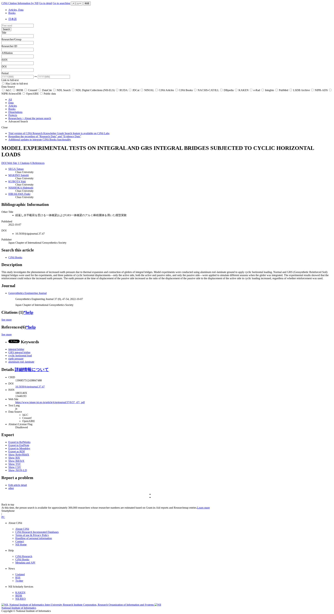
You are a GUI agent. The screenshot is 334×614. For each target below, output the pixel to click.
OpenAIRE (32, 93)
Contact (19, 541)
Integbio (269, 90)
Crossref (32, 90)
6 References (37, 163)
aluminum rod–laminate (21, 361)
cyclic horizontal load (20, 355)
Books (11, 12)
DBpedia (228, 90)
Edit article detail (17, 485)
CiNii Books (185, 90)
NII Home (21, 544)
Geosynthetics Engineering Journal (27, 293)
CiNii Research (23, 556)
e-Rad (257, 90)
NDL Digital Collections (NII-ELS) (95, 90)
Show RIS (14, 457)
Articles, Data (15, 9)
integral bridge (16, 349)
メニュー (76, 3)
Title (3, 32)
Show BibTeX (16, 460)
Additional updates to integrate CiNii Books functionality (39, 139)
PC (3, 517)
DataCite (47, 90)
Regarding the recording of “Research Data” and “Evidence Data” (44, 136)
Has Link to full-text (16, 83)
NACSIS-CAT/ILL (208, 90)
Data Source (8, 86)
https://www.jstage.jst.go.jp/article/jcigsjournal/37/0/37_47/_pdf (50, 402)
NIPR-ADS (321, 90)
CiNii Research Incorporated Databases (37, 532)
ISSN (4, 59)
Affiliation (7, 52)
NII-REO (20, 598)
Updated (20, 574)
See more (6, 319)
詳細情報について (32, 369)
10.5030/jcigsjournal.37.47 (30, 386)
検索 (87, 3)
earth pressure (15, 358)
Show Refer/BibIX (18, 454)
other (11, 488)
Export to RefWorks (19, 442)
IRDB (20, 90)
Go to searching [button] (61, 3)
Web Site (12, 163)
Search (6, 29)
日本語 (12, 19)
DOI (3, 66)
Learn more (203, 507)
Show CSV (14, 467)
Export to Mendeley (19, 448)
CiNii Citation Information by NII (19, 3)
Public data (49, 93)
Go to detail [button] (45, 3)
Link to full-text (10, 80)
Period (5, 73)
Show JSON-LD (17, 470)
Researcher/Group (11, 39)
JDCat (136, 90)
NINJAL (149, 90)
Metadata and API (25, 562)
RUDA (123, 90)
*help (28, 312)
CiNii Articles (166, 90)
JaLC (8, 90)
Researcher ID (9, 46)
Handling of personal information (33, 538)
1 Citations (24, 163)
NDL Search (63, 90)
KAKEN (243, 90)
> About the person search (36, 118)
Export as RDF (16, 451)
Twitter (19, 580)
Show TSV (14, 464)
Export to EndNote (18, 445)
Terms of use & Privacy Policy (32, 535)
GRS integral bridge (19, 352)
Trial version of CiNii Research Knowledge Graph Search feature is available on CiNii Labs (58, 133)
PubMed (283, 90)
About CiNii (22, 528)
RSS (17, 577)
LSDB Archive (301, 90)
